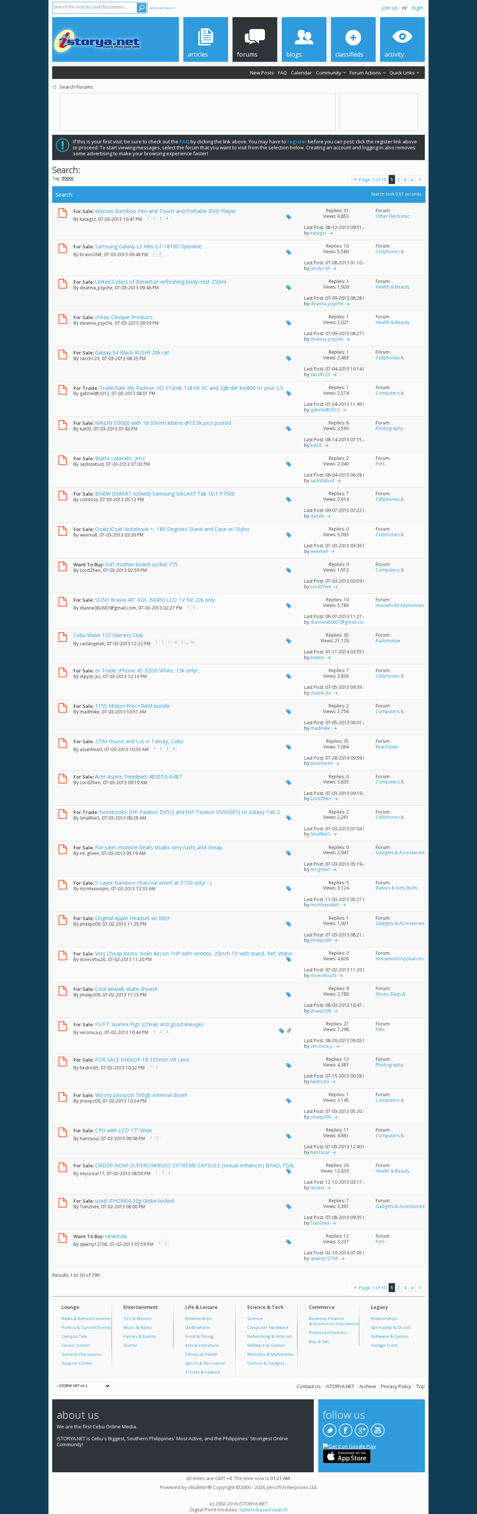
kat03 (85, 429)
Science (255, 1318)
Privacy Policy (396, 1386)
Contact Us (309, 1386)
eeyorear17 (92, 1173)
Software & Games (266, 1345)
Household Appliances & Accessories (400, 608)
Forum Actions (365, 72)
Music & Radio (137, 1327)
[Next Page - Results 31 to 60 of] (420, 179)
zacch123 (89, 358)
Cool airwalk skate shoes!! (126, 988)
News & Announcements (86, 1318)
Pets (380, 464)
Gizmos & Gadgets (265, 1363)
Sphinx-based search (263, 1509)
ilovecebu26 (92, 959)
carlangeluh (92, 643)
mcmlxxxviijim (94, 888)
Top (420, 1386)
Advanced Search (162, 8)
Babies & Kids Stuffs (396, 888)
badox (317, 657)
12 (346, 1059)
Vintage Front (384, 1345)
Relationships (198, 1318)
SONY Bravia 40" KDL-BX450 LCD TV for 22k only (155, 599)
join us (390, 7)
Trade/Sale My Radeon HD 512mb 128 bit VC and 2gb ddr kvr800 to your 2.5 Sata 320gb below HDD (178, 391)
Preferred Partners (328, 1332)
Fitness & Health (201, 1354)
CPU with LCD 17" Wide (123, 1130)
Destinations (197, 1327)
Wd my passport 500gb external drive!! (141, 1094)
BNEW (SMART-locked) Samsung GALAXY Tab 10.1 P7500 (165, 493)
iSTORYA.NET (340, 1386)
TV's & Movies (137, 1318)
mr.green (89, 853)
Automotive (388, 640)
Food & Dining (199, 1336)
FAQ (282, 72)
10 (346, 246)
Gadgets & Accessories (400, 852)
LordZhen (90, 570)
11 (346, 1130)
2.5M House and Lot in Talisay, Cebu (139, 741)
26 (346, 1165)
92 (346, 635)
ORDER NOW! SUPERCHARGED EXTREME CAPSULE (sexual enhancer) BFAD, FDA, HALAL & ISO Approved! (184, 1168)
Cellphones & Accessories (390, 254)
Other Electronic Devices (393, 219)
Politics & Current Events (86, 1327)
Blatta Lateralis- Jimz (120, 458)
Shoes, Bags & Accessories (390, 997)
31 (346, 210)
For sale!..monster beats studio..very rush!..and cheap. (159, 847)
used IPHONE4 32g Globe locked (134, 1200)
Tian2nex (89, 1206)
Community (328, 72)
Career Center (75, 1345)
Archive (367, 1386)
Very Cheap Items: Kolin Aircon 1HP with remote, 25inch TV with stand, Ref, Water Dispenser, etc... (183, 956)
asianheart (91, 749)
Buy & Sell (319, 1341)
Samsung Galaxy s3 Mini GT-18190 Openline (148, 246)
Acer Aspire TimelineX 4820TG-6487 (138, 776)
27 (346, 1024)
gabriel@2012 (94, 393)
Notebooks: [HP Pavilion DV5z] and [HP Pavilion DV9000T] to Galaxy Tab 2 (189, 811)
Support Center (76, 1363)
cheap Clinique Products (124, 317)
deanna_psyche (96, 287)
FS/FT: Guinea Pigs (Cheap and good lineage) (149, 1024)
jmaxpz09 (90, 924)
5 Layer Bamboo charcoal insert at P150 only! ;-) (153, 882)
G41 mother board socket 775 (141, 564)
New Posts (262, 72)
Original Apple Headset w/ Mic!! (132, 918)
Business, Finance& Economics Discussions (334, 1321)
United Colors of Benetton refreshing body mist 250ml (160, 281)
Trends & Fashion (202, 1372)
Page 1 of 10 (372, 179)
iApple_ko (90, 676)
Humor (130, 1345)
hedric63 (89, 1067)
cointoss (89, 499)
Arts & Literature (202, 1345)
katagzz (88, 219)
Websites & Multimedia (270, 1354)
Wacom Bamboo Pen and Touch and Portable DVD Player (165, 210)
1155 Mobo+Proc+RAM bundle (132, 705)
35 (346, 741)
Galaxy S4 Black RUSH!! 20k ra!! (132, 352)
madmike (89, 712)
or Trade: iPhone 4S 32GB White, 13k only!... (147, 670)
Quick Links (402, 72)
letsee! (317, 1187)
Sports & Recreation (205, 1363)
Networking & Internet (269, 1336)
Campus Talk (74, 1336)
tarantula (116, 1236)
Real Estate (387, 747)
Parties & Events (139, 1336)
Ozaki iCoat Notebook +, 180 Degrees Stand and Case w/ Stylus (172, 528)
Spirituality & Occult (391, 1327)
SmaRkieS (89, 818)
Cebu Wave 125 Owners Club (108, 635)
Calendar (301, 72)
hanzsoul (89, 1138)
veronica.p (91, 1032)
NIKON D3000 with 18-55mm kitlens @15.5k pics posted (163, 422)
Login (417, 7)
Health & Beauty (393, 287)
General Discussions (81, 1354)
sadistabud (92, 464)
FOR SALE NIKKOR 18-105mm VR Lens (142, 1059)
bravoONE (91, 254)
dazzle (317, 516)
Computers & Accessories (390, 396)
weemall (88, 535)
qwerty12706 (93, 1244)
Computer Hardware (267, 1327)
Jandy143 (320, 268)
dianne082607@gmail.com (108, 608)
